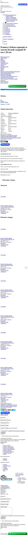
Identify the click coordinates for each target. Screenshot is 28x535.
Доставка (5, 468)
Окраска (5, 458)
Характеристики (4, 76)
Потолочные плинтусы (8, 451)
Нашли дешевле (13, 136)
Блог (4, 470)
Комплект (3, 74)
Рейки (4, 454)
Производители (7, 465)
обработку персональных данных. (16, 430)
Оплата (5, 467)
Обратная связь (4, 485)
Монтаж (5, 460)
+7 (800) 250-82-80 (5, 486)
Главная (5, 464)
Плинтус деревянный (11, 17)
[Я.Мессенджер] (1, 410)
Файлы (2, 81)
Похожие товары (5, 78)
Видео (2, 82)
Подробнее (3, 210)
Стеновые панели (7, 452)
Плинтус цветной (10, 21)
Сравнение (3, 213)
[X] (7, 141)
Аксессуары (3, 77)
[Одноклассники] (3, 141)
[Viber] (9, 410)
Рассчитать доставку (16, 137)
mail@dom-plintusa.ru (19, 475)
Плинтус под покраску (11, 18)
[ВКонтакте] (1, 141)
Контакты (5, 469)
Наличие (3, 80)
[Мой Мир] (5, 141)
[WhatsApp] (11, 410)
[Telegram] (7, 410)
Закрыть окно (4, 442)
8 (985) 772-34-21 (19, 473)
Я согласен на (13, 430)
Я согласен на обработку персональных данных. (13, 515)
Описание (3, 75)
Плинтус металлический (11, 19)
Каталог (3, 12)
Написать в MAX (23, 4)
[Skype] (14, 410)
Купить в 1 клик (13, 135)
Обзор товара (4, 72)
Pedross (9, 116)
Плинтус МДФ (9, 16)
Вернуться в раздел (5, 71)
